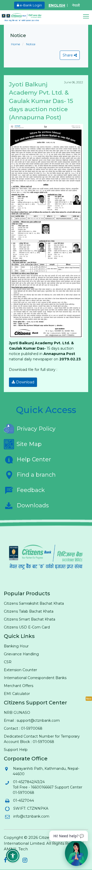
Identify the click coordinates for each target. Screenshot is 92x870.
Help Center (34, 459)
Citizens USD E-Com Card (27, 627)
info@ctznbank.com (31, 816)
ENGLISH (57, 5)
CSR (8, 662)
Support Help (16, 749)
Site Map (29, 444)
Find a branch (36, 474)
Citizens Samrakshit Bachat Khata (34, 603)
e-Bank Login (30, 5)
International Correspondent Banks (35, 678)
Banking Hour (16, 646)
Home (15, 44)
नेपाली (76, 5)
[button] (87, 16)
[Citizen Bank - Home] (25, 17)
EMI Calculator (17, 693)
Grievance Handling (21, 654)
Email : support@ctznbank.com (32, 720)
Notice (30, 44)
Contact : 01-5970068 (23, 728)
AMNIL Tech (16, 848)
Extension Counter (20, 670)
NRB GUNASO (17, 712)
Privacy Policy (36, 428)
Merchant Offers (18, 685)
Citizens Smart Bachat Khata (29, 619)
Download (24, 382)
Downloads (33, 505)
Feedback (31, 490)
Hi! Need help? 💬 (68, 835)
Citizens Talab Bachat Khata (28, 611)
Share (68, 55)
